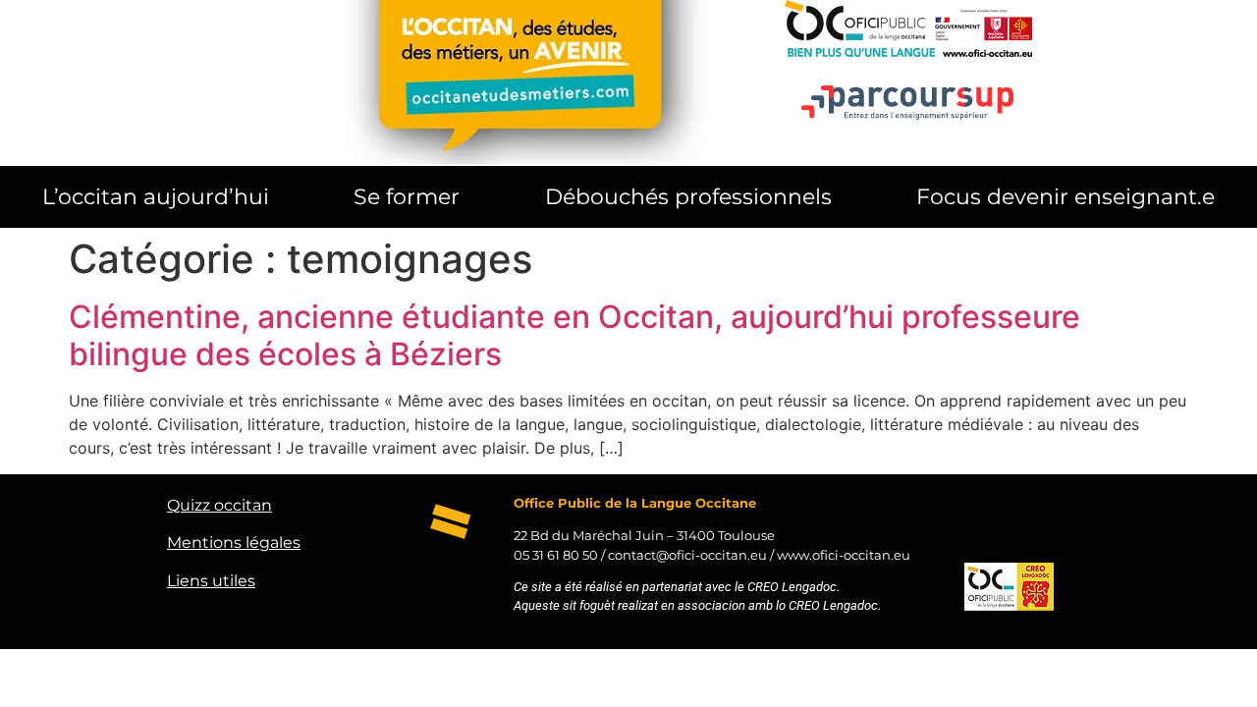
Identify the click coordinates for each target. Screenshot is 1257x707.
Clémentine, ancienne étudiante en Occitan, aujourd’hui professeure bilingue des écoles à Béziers (574, 335)
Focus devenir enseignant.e (1065, 196)
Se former (407, 196)
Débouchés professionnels (688, 196)
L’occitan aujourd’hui (155, 196)
